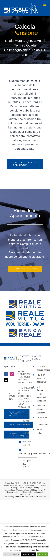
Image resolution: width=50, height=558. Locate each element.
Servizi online (40, 431)
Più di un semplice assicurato (41, 378)
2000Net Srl (19, 497)
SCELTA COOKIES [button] (11, 554)
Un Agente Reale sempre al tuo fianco (41, 394)
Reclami (34, 488)
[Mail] (6, 380)
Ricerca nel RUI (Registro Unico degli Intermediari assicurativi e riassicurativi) (26, 492)
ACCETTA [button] (42, 554)
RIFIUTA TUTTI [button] (28, 554)
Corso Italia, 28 (27, 416)
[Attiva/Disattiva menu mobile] (44, 5)
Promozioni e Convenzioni (41, 421)
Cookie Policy (24, 488)
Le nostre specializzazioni (41, 368)
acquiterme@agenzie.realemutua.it (34, 454)
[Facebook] (6, 374)
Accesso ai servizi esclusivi (41, 409)
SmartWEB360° (36, 497)
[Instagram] (12, 374)
